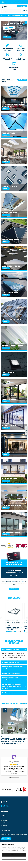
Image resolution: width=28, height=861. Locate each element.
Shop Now (6, 36)
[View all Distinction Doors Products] (21, 789)
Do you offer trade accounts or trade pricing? (12, 667)
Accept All (14, 854)
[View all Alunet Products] (7, 545)
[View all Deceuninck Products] (21, 545)
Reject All (14, 858)
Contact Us (3, 822)
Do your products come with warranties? (10, 678)
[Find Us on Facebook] (26, 428)
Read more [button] (14, 773)
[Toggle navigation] (26, 11)
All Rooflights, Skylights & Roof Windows (13, 624)
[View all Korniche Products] (7, 789)
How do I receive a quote (9, 692)
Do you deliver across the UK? (10, 662)
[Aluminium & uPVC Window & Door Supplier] (4, 6)
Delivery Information (5, 820)
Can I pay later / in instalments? (11, 673)
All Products (22, 79)
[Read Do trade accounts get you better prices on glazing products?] (14, 721)
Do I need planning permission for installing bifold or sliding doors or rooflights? (11, 686)
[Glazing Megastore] (14, 801)
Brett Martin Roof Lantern (13, 629)
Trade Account (22, 6)
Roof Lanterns (14, 622)
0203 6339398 (4, 2)
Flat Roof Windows (10, 620)
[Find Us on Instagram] (26, 430)
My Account (3, 817)
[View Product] (14, 611)
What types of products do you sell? (12, 649)
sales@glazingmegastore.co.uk (19, 2)
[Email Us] (26, 433)
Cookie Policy (22, 850)
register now (14, 588)
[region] (14, 851)
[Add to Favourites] (22, 623)
